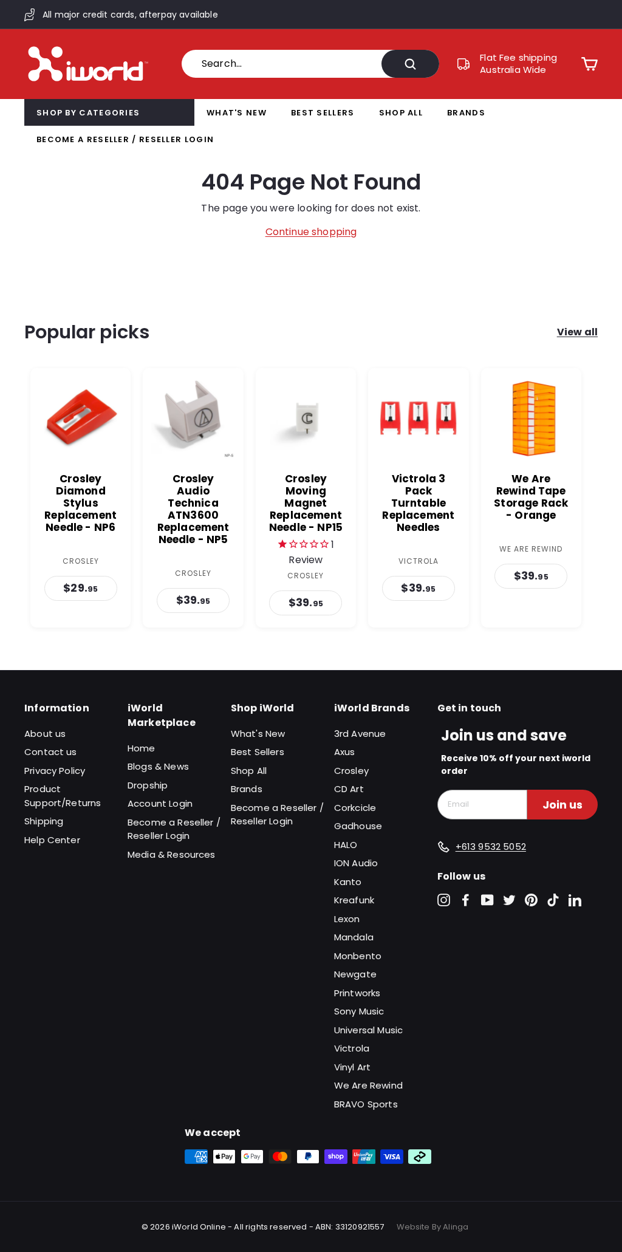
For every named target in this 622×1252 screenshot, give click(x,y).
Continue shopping (311, 232)
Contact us (50, 751)
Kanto (348, 881)
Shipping (43, 821)
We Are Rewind (368, 1085)
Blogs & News (158, 766)
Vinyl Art (352, 1067)
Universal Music (368, 1030)
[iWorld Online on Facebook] (465, 900)
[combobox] (310, 64)
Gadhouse (358, 825)
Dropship (148, 785)
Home (142, 748)
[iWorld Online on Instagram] (443, 900)
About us (45, 733)
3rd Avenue (360, 733)
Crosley (351, 770)
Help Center (52, 839)
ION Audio (356, 863)
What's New (237, 112)
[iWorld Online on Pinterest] (531, 900)
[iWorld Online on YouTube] (487, 900)
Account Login (160, 803)
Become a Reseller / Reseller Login (125, 139)
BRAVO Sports (366, 1104)
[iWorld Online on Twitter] (509, 900)
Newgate (355, 974)
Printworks (357, 993)
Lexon (347, 918)
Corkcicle (355, 807)
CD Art (349, 788)
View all (577, 332)
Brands (466, 112)
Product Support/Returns (62, 795)
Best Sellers (323, 112)
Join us (562, 804)
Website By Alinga (433, 1227)
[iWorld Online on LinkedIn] (575, 900)
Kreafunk (354, 900)
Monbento (357, 955)
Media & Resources (172, 854)
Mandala (354, 937)
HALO (346, 844)
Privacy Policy (54, 770)
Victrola (351, 1048)
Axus (344, 751)
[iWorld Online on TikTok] (553, 900)
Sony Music (359, 1011)
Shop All (401, 112)
